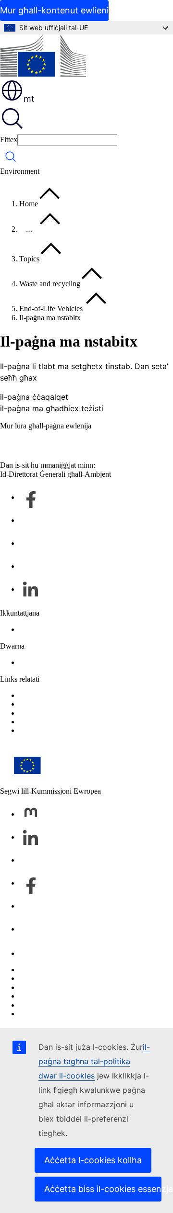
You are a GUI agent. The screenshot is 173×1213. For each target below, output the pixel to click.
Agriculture (36, 695)
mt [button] (29, 99)
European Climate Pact (54, 730)
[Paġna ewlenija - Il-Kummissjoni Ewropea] (43, 56)
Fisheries (32, 704)
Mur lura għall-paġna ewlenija (45, 426)
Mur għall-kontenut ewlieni (54, 10)
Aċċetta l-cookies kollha (93, 1160)
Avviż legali (37, 1005)
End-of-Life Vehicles (52, 308)
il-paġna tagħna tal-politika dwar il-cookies (94, 1061)
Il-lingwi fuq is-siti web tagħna (65, 978)
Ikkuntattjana (39, 953)
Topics (29, 259)
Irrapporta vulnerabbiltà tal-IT (64, 970)
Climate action (41, 713)
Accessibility (38, 662)
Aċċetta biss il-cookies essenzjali (102, 1189)
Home (28, 204)
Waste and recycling (49, 284)
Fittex (8, 139)
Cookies (31, 987)
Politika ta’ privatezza (51, 996)
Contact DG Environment (58, 629)
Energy (30, 722)
